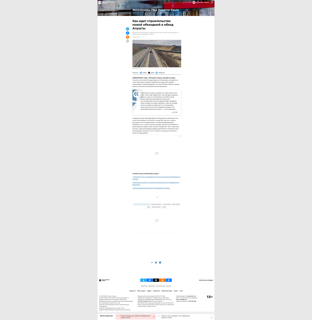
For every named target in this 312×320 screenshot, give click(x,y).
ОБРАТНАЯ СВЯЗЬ (166, 291)
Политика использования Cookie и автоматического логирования (114, 305)
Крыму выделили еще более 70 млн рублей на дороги (151, 188)
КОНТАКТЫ (156, 291)
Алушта (164, 207)
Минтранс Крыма (156, 207)
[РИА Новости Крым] (106, 2)
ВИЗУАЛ (168, 286)
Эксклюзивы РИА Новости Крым (142, 204)
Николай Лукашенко (156, 204)
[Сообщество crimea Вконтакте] (150, 280)
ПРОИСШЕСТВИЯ (161, 286)
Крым (148, 207)
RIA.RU (176, 291)
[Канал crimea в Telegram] (143, 280)
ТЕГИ (181, 291)
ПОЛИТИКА (144, 286)
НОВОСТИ (132, 291)
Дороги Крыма (176, 204)
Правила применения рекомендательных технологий (114, 310)
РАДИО (149, 291)
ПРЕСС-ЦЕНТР (141, 291)
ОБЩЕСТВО (151, 286)
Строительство (167, 204)
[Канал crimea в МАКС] (169, 280)
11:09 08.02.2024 (136, 37)
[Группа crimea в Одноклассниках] (162, 280)
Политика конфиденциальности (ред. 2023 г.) (112, 308)
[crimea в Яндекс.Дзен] (156, 280)
